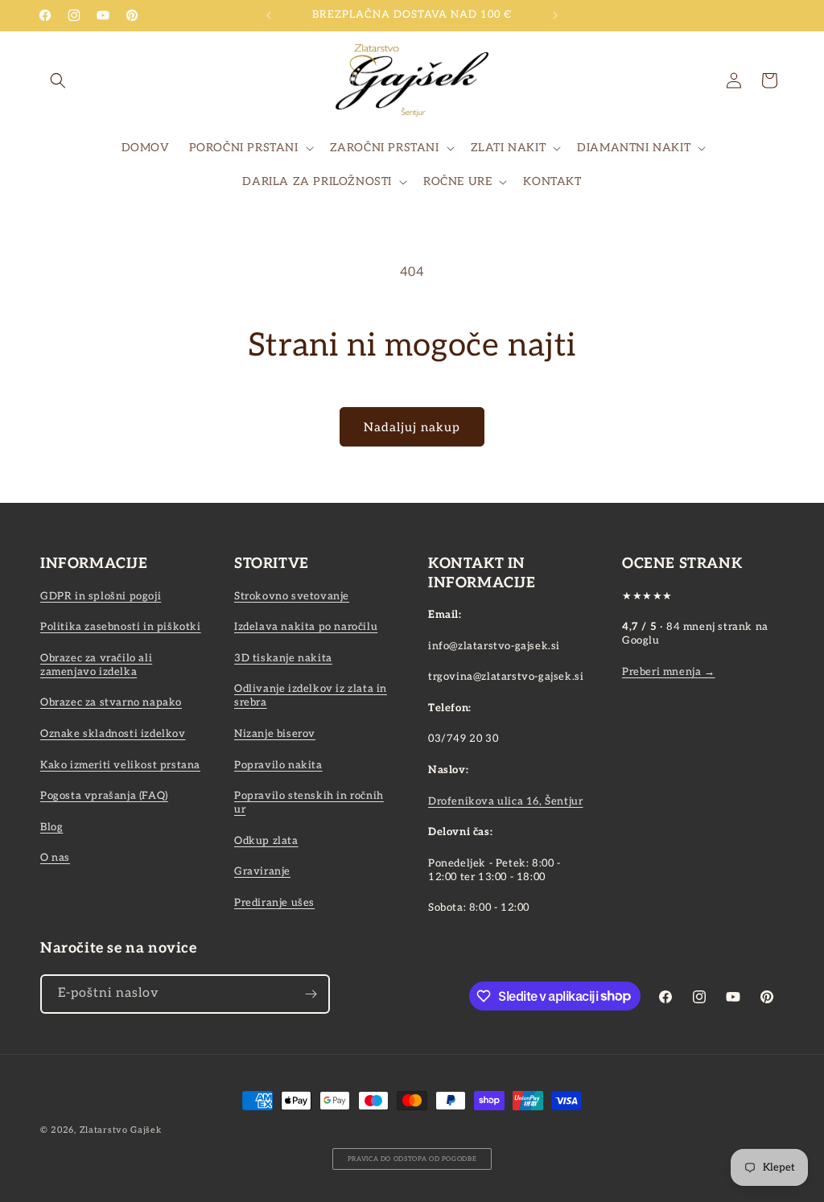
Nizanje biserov (274, 733)
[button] (58, 80)
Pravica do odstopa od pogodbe (412, 1159)
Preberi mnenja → (668, 671)
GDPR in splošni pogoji (100, 596)
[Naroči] (310, 994)
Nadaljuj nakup (412, 427)
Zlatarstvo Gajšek (121, 1130)
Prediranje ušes (274, 902)
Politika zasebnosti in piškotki (120, 626)
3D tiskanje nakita (283, 658)
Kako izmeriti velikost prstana (120, 765)
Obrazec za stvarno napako (111, 702)
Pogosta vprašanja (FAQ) (104, 795)
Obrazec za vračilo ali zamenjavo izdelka (96, 665)
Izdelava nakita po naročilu (305, 626)
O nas (55, 857)
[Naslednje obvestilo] (555, 15)
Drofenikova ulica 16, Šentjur (505, 801)
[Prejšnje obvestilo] (268, 15)
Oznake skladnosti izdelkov (113, 733)
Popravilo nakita (278, 765)
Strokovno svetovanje (291, 596)
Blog (51, 827)
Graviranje (262, 871)
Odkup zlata (266, 840)
